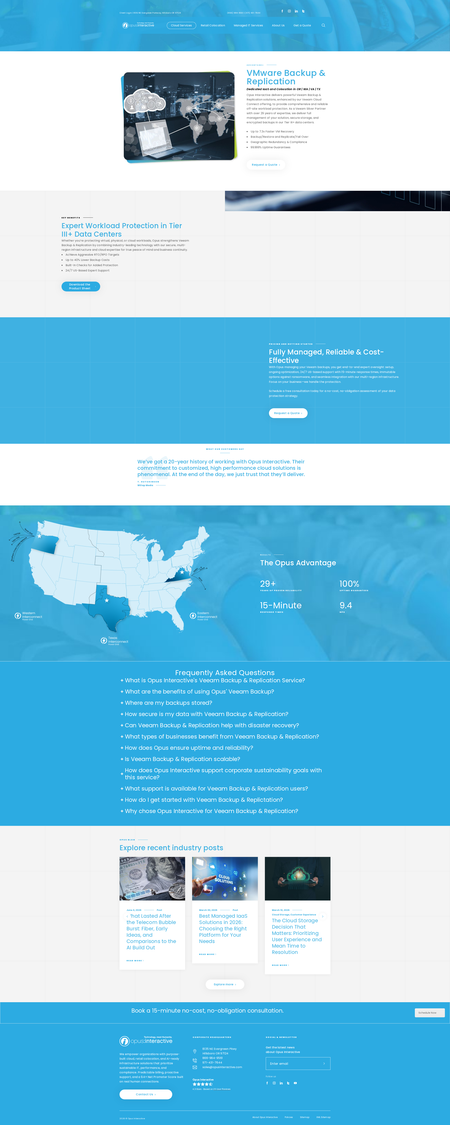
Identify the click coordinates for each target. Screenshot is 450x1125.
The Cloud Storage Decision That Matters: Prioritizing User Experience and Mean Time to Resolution (297, 936)
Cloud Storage (280, 914)
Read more (134, 960)
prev (127, 916)
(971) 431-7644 (252, 12)
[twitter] (303, 11)
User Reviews (221, 1088)
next (322, 916)
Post (159, 910)
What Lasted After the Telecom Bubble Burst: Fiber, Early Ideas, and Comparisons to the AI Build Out (151, 932)
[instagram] (289, 11)
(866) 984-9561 (235, 12)
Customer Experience (303, 914)
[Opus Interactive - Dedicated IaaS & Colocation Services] (138, 25)
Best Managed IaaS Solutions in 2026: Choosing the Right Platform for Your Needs (223, 929)
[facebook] (282, 11)
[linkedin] (296, 11)
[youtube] (295, 1083)
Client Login (126, 12)
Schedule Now (427, 1013)
